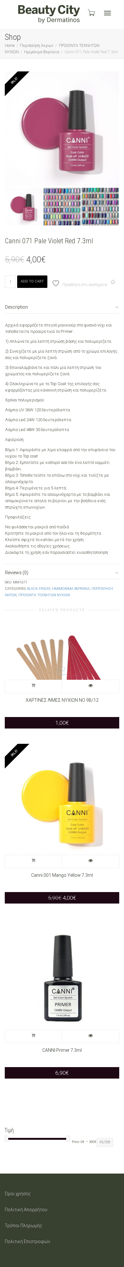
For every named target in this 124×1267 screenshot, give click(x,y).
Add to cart (32, 281)
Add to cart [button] (33, 686)
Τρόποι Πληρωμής (23, 1225)
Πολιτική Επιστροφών (27, 1241)
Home (10, 45)
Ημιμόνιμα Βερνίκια (41, 52)
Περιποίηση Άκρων (36, 45)
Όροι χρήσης (18, 1193)
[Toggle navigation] (107, 13)
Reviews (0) (16, 572)
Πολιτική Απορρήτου (26, 1209)
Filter (105, 1142)
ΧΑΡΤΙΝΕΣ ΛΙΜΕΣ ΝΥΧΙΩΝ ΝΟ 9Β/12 (62, 700)
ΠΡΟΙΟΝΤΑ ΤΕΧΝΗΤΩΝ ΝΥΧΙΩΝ (44, 595)
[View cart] (91, 13)
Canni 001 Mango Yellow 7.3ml (62, 875)
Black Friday (38, 589)
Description (16, 307)
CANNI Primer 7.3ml (62, 1050)
